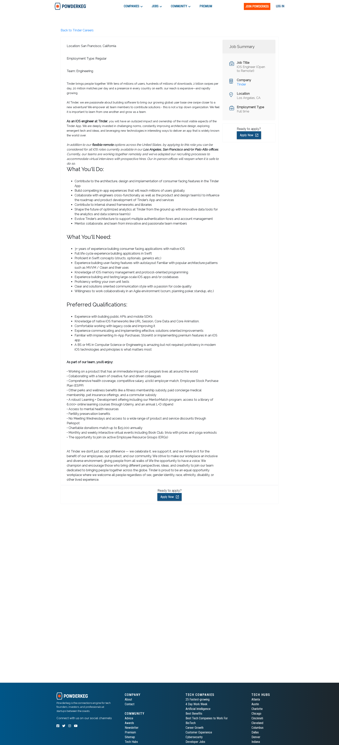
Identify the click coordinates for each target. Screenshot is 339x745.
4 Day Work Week (196, 704)
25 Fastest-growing (198, 699)
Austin (255, 704)
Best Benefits (194, 713)
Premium (130, 732)
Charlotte (257, 709)
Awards (129, 723)
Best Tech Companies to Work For (207, 718)
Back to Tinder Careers (77, 30)
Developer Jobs (195, 742)
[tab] (70, 6)
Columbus (257, 728)
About (128, 699)
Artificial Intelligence (198, 709)
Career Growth (194, 728)
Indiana (256, 742)
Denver (256, 737)
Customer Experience (199, 732)
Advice (129, 718)
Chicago (256, 713)
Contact (129, 704)
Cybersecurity (194, 737)
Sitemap (130, 737)
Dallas (255, 732)
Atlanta (256, 699)
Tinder (241, 84)
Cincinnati (257, 718)
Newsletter (132, 728)
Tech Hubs (131, 742)
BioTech (191, 723)
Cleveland (257, 723)
